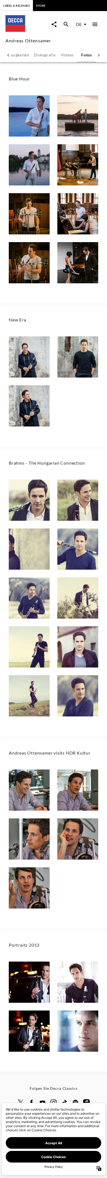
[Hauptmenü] (94, 24)
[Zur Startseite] (27, 30)
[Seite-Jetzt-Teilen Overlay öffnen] (54, 24)
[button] (29, 116)
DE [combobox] (79, 24)
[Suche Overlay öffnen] (66, 24)
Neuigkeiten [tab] (18, 55)
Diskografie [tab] (45, 55)
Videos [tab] (67, 55)
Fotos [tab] (86, 55)
